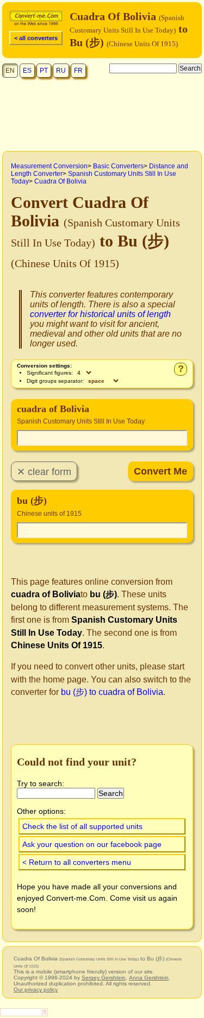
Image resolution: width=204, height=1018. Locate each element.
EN (10, 70)
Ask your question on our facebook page (92, 844)
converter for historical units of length (100, 314)
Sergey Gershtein (104, 978)
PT (44, 70)
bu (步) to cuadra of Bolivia (112, 692)
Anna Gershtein (149, 978)
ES (27, 70)
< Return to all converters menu (76, 862)
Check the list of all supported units (82, 826)
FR (78, 70)
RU (61, 70)
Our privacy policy (36, 989)
